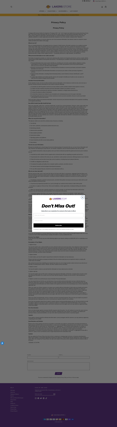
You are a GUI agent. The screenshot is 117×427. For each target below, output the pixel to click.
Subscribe (58, 225)
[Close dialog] (82, 197)
